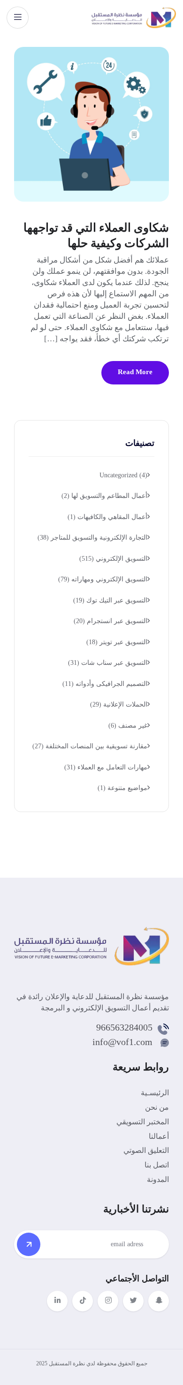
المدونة (158, 1179)
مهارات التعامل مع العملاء (105, 767)
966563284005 (124, 1027)
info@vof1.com (122, 1042)
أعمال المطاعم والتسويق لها (104, 495)
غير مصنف (127, 725)
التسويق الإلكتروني (113, 558)
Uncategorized (123, 475)
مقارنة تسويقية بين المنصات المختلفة (89, 746)
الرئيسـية (155, 1093)
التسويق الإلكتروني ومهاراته (102, 579)
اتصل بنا (157, 1165)
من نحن (157, 1107)
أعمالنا (159, 1136)
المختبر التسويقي (142, 1122)
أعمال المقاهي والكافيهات (107, 516)
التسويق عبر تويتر (116, 642)
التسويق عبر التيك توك (110, 600)
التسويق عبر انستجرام (110, 621)
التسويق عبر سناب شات (107, 662)
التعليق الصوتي (146, 1150)
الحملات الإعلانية (118, 704)
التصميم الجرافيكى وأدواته (104, 683)
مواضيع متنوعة (122, 787)
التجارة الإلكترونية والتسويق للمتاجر (92, 537)
